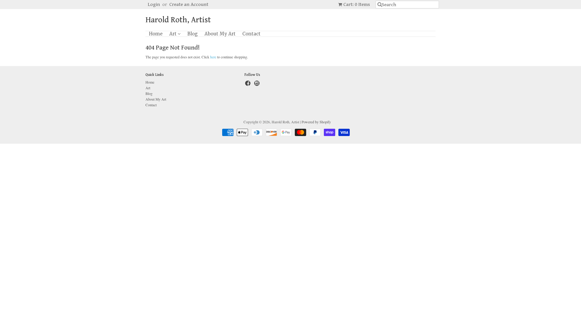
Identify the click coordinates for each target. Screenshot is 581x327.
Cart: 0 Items (356, 4)
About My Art (220, 34)
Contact (251, 34)
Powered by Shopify (316, 121)
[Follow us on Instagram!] (257, 84)
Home (155, 34)
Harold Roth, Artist (178, 20)
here (213, 56)
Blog (192, 34)
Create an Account (188, 4)
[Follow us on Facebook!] (248, 84)
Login (154, 4)
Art (173, 34)
